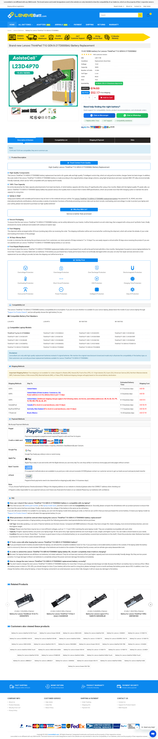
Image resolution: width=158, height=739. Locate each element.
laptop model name (49, 505)
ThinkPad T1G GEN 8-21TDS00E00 (89, 347)
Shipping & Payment (97, 140)
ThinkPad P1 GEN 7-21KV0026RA (53, 340)
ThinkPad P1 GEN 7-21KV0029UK (125, 340)
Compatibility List (61, 140)
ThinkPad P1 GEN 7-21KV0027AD (89, 340)
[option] (43, 81)
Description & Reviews (25, 140)
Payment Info (86, 707)
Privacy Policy (13, 710)
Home (12, 25)
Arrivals (61, 25)
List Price (85, 88)
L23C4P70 (11, 321)
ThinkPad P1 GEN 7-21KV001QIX (124, 333)
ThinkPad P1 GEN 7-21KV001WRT (125, 336)
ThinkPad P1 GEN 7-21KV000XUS (53, 333)
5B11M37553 (83, 321)
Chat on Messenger (101, 115)
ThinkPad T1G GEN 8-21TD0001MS (18, 347)
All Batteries (24, 25)
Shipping (90, 25)
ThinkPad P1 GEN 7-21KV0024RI (17, 340)
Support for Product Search (17, 312)
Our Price (85, 92)
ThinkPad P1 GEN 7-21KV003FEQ (18, 343)
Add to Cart (108, 97)
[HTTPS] (134, 726)
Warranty (114, 25)
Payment (78, 25)
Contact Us (137, 6)
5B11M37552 (119, 321)
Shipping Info (86, 705)
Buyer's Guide (118, 6)
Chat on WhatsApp (134, 115)
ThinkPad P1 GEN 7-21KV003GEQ (53, 343)
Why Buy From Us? (15, 707)
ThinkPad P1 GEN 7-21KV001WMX (89, 336)
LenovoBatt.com (53, 734)
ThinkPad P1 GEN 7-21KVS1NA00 (89, 343)
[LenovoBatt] (28, 15)
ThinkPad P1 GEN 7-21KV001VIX (53, 336)
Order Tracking (86, 702)
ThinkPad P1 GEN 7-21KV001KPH (89, 333)
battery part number (31, 505)
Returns (101, 25)
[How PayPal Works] (120, 726)
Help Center (146, 6)
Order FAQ (48, 705)
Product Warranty (14, 705)
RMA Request (123, 707)
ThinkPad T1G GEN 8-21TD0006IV (53, 347)
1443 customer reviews (100, 54)
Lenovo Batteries (18, 30)
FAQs (132, 140)
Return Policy (49, 707)
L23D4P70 (46, 321)
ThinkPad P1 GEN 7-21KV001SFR (18, 336)
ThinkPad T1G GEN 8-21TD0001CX (125, 343)
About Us (129, 6)
